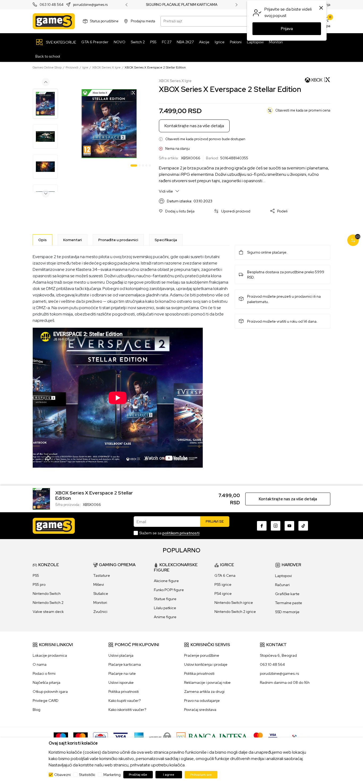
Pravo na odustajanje (202, 700)
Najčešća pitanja (46, 682)
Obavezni (62, 774)
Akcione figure (166, 580)
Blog (36, 709)
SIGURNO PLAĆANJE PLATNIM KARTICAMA (181, 5)
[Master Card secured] (258, 736)
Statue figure (165, 598)
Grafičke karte (287, 593)
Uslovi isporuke (121, 682)
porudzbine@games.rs (90, 5)
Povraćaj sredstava (200, 709)
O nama (40, 664)
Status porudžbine (104, 21)
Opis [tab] (42, 239)
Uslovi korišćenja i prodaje (205, 664)
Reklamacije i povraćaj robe (207, 682)
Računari (282, 584)
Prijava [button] (287, 28)
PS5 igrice (222, 584)
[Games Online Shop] (54, 21)
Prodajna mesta (143, 21)
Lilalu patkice (165, 607)
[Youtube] (289, 526)
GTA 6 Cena (224, 575)
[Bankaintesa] (212, 736)
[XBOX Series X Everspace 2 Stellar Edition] (41, 498)
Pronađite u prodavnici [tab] (118, 239)
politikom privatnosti (181, 533)
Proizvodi (72, 67)
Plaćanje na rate (122, 673)
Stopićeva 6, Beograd (278, 655)
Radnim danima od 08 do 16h (285, 682)
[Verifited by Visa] (272, 736)
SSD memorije (287, 611)
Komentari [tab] (72, 239)
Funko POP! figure (169, 589)
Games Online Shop (47, 67)
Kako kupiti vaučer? (124, 700)
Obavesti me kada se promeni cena (302, 110)
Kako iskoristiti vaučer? (127, 709)
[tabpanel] (109, 123)
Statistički (87, 774)
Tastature (101, 575)
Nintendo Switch (47, 593)
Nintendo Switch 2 (48, 602)
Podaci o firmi (44, 673)
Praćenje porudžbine (201, 655)
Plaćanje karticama (124, 664)
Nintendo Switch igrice (233, 602)
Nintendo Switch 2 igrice (235, 611)
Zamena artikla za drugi (204, 691)
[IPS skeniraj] (296, 736)
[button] (177, 211)
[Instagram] (275, 526)
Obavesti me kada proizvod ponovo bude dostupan (205, 139)
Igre (85, 67)
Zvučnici (100, 611)
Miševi (98, 584)
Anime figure (165, 616)
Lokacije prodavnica (50, 655)
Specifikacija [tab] (166, 239)
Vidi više (166, 191)
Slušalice (100, 593)
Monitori (100, 602)
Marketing (112, 774)
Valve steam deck (48, 611)
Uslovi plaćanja (120, 655)
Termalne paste (288, 602)
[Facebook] (262, 526)
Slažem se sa (169, 533)
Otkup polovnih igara (50, 691)
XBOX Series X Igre (106, 67)
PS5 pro (39, 584)
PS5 (36, 575)
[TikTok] (303, 526)
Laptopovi (283, 575)
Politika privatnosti (123, 691)
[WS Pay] (160, 736)
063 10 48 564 (52, 5)
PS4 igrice (223, 593)
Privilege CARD (45, 700)
